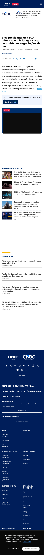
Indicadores (5, 440)
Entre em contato (22, 421)
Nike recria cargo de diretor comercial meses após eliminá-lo (21, 262)
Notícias (25, 456)
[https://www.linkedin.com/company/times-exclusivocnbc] (15, 365)
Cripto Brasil (29, 452)
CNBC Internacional (11, 396)
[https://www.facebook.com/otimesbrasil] (6, 365)
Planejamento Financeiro (6, 462)
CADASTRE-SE (22, 410)
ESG (24, 520)
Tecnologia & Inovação (27, 497)
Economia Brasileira (5, 435)
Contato (22, 376)
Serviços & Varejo (26, 507)
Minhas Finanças (9, 452)
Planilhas (4, 467)
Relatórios (26, 460)
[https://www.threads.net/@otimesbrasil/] (22, 370)
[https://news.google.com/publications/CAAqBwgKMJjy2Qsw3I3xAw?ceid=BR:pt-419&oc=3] (17, 370)
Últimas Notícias (34, 391)
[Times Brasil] (6, 4)
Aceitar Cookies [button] (31, 549)
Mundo (26, 431)
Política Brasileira (5, 445)
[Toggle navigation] (41, 4)
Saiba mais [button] (27, 542)
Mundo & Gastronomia (6, 503)
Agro (24, 492)
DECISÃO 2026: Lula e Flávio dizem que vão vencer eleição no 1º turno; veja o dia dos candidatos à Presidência (21, 304)
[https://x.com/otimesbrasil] (11, 365)
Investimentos (8, 529)
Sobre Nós (6, 386)
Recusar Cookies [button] (13, 549)
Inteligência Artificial (23, 386)
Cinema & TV (6, 490)
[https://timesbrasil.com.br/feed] (38, 365)
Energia (25, 512)
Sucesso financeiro (5, 472)
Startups (26, 524)
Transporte (26, 516)
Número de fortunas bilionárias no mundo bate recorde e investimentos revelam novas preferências (21, 289)
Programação (8, 391)
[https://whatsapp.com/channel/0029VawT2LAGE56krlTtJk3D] (26, 370)
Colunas (27, 529)
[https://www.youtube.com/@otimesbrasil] (24, 365)
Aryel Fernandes (7, 53)
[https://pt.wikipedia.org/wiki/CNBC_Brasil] (33, 365)
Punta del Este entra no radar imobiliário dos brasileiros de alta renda (21, 275)
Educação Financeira (5, 456)
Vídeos (25, 463)
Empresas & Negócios (28, 487)
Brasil (4, 431)
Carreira (21, 391)
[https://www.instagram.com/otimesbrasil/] (20, 365)
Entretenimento (9, 486)
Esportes (5, 494)
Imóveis (25, 502)
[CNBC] (6, 14)
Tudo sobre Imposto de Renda (5, 479)
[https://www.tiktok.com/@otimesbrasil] (29, 365)
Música (4, 498)
